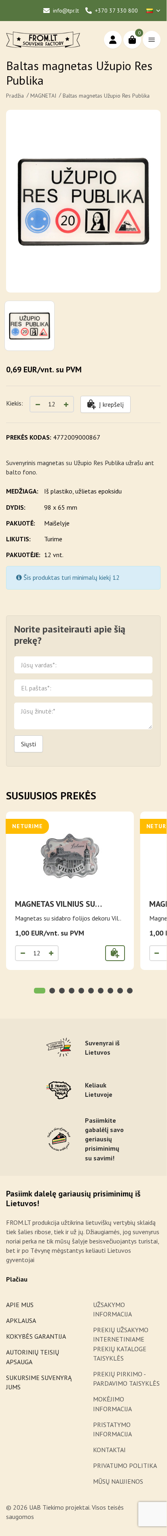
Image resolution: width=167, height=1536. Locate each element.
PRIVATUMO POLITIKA (125, 1465)
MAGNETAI (43, 95)
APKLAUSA (21, 1320)
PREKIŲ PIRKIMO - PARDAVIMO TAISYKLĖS (126, 1378)
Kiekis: (14, 403)
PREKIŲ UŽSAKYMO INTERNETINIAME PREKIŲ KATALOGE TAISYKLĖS (120, 1344)
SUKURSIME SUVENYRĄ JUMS (39, 1382)
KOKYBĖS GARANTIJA (36, 1336)
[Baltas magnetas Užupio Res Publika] (83, 201)
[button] (39, 990)
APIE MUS (20, 1305)
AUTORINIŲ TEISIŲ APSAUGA (32, 1356)
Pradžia (15, 95)
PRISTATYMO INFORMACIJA (112, 1429)
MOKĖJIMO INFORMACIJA (112, 1403)
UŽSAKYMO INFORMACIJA (113, 1309)
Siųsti (28, 744)
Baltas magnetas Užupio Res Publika (106, 95)
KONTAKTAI (109, 1450)
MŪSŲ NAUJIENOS (118, 1481)
